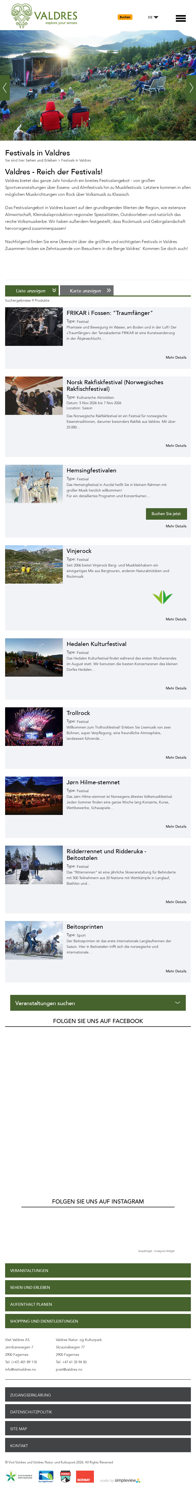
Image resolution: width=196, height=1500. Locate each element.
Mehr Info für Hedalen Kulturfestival (170, 688)
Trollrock (78, 713)
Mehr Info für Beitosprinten (170, 971)
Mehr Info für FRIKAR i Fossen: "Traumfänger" (170, 357)
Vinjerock (79, 551)
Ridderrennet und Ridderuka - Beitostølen (106, 854)
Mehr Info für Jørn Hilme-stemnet (170, 826)
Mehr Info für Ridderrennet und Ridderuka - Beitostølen (170, 902)
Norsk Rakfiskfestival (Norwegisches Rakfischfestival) (115, 385)
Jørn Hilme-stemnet (93, 782)
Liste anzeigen (30, 291)
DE (150, 17)
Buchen (125, 17)
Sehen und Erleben (30, 1288)
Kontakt (19, 1446)
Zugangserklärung (30, 1395)
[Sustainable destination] (18, 1477)
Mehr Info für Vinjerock (170, 619)
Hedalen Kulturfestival (97, 644)
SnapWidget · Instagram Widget (156, 1251)
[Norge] (85, 1477)
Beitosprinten (85, 926)
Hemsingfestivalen (91, 470)
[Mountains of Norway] (65, 1477)
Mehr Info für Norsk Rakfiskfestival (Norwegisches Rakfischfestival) (170, 445)
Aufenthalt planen (31, 1304)
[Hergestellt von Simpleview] (120, 1480)
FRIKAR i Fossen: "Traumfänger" (110, 313)
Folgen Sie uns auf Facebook (98, 1021)
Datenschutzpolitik (31, 1412)
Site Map (18, 1429)
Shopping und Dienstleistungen (44, 1321)
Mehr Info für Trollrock (170, 757)
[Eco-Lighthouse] (46, 1477)
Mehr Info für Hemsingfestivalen (170, 526)
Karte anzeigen (85, 291)
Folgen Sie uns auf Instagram (98, 1201)
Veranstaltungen (29, 1271)
